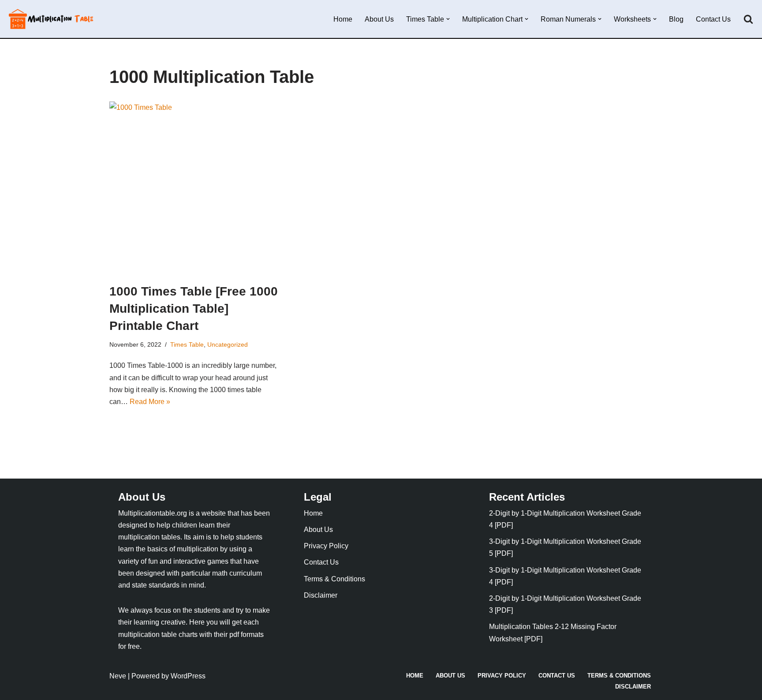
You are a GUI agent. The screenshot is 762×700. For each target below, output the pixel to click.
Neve (117, 676)
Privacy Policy (326, 546)
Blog (676, 19)
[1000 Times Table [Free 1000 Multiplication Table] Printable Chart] (195, 187)
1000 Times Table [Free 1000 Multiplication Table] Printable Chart (193, 308)
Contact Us (713, 19)
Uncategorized (227, 344)
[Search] (748, 19)
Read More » (150, 401)
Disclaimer (320, 595)
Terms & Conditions (334, 579)
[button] (448, 19)
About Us (379, 19)
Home (342, 19)
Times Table (187, 344)
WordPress (188, 676)
